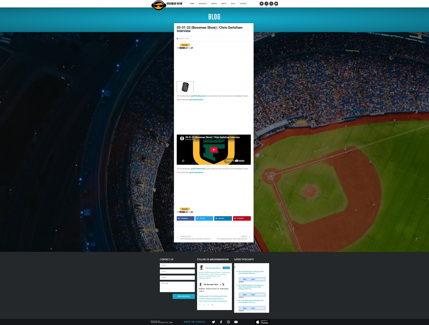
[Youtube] (276, 4)
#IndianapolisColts (220, 296)
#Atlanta (202, 299)
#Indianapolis (203, 296)
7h (220, 284)
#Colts (211, 296)
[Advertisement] (214, 65)
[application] (252, 279)
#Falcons (208, 299)
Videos (214, 4)
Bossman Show (174, 3)
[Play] (241, 279)
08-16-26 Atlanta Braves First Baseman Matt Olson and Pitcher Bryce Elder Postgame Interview (251, 287)
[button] (185, 218)
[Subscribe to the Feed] (235, 267)
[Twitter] (262, 4)
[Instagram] (271, 4)
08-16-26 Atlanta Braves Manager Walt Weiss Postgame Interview (251, 272)
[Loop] (264, 279)
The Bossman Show (210, 284)
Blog (233, 4)
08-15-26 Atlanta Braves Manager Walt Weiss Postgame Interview (251, 301)
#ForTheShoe (213, 301)
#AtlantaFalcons (218, 299)
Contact (243, 4)
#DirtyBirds (222, 301)
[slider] (259, 279)
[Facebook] (266, 4)
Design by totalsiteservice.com (162, 321)
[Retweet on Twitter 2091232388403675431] (204, 304)
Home (192, 4)
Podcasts (203, 4)
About (224, 4)
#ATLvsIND (203, 301)
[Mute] (256, 279)
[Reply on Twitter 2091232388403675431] (200, 304)
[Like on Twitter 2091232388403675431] (209, 304)
